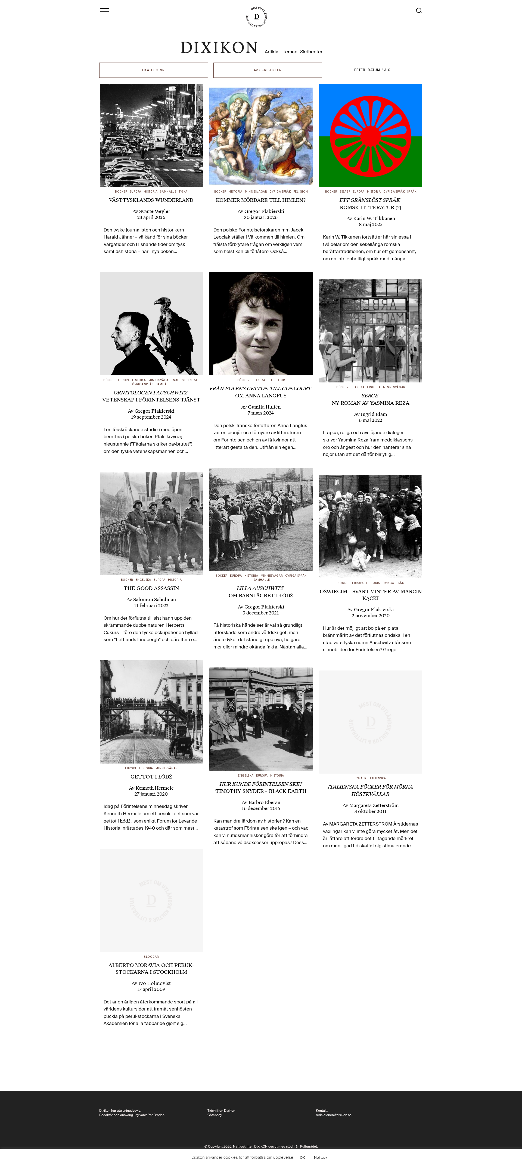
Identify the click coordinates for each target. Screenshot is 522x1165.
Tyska (183, 191)
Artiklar (272, 52)
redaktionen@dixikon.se (334, 1115)
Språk (412, 191)
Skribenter (311, 52)
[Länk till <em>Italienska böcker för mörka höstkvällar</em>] (370, 722)
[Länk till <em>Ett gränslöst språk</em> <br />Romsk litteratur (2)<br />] (370, 135)
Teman (290, 52)
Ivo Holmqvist (154, 983)
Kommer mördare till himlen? (261, 200)
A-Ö (387, 70)
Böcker (121, 191)
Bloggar (151, 956)
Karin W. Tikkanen (374, 218)
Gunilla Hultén (264, 407)
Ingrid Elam (374, 414)
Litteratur (276, 380)
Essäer (345, 191)
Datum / (376, 70)
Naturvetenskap (186, 380)
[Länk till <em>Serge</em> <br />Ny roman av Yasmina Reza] (370, 331)
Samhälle (168, 191)
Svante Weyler (154, 211)
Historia (151, 191)
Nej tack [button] (320, 1157)
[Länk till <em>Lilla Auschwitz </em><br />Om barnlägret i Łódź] (261, 519)
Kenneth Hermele (155, 788)
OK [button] (302, 1157)
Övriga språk (280, 191)
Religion (300, 191)
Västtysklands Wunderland (151, 200)
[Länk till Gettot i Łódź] (151, 712)
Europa (135, 191)
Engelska (143, 579)
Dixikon (219, 48)
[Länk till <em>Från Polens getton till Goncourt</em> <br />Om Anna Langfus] (261, 323)
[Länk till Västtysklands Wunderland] (151, 135)
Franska (258, 380)
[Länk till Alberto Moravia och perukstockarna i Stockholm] (151, 900)
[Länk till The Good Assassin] (151, 523)
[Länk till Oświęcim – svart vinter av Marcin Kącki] (370, 526)
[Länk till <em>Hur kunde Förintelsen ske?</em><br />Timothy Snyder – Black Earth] (261, 719)
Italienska (377, 778)
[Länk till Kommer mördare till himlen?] (261, 135)
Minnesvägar (256, 191)
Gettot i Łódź (151, 777)
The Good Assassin (151, 588)
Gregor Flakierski (264, 211)
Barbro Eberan (264, 802)
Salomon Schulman (154, 599)
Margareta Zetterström (374, 805)
